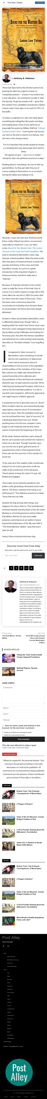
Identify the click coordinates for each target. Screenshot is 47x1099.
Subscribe (38, 555)
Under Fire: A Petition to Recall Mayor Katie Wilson (29, 844)
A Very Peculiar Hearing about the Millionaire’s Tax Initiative (30, 831)
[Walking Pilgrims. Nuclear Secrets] (8, 671)
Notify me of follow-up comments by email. (18, 732)
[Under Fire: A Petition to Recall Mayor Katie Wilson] (8, 846)
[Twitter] (8, 946)
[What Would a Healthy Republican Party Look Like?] (8, 921)
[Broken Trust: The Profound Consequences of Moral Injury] (8, 794)
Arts (4, 824)
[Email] (26, 568)
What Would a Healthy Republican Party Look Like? (30, 919)
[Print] (31, 568)
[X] (16, 568)
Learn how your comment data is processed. (16, 747)
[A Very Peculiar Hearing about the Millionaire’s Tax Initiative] (8, 833)
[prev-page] (3, 854)
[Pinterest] (21, 568)
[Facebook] (11, 568)
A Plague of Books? (25, 804)
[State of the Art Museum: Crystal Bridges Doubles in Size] (8, 820)
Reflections (6, 798)
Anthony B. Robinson (24, 78)
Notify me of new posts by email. (14, 735)
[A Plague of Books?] (8, 807)
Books (4, 661)
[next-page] (7, 854)
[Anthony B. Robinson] (7, 78)
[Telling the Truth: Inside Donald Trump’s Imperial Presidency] (8, 658)
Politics (5, 836)
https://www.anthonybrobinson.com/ (29, 585)
